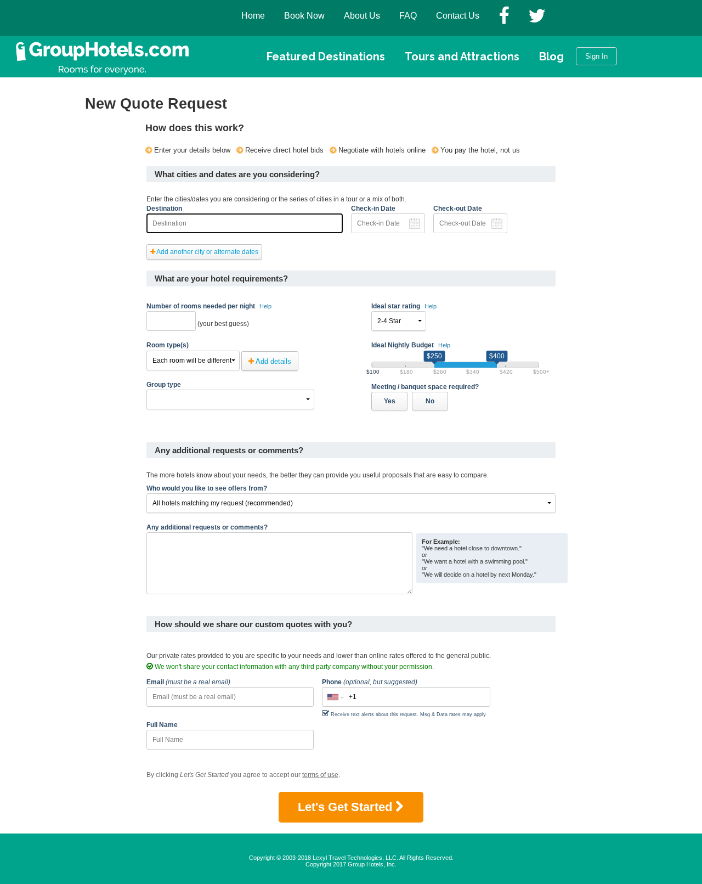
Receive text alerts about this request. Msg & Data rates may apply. (409, 714)
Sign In (596, 56)
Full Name (162, 725)
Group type (163, 384)
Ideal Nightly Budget (410, 345)
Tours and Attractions (462, 56)
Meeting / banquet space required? (425, 387)
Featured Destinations (326, 56)
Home (253, 15)
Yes (389, 401)
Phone (369, 682)
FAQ (408, 15)
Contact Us (457, 15)
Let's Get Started (346, 807)
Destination (164, 208)
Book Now (304, 15)
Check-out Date (457, 208)
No (430, 401)
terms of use (320, 775)
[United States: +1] (334, 697)
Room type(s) (167, 345)
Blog (551, 56)
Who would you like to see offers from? (206, 488)
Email (188, 682)
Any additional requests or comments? (207, 527)
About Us (362, 15)
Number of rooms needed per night (208, 306)
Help (265, 306)
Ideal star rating (404, 306)
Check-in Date (373, 208)
